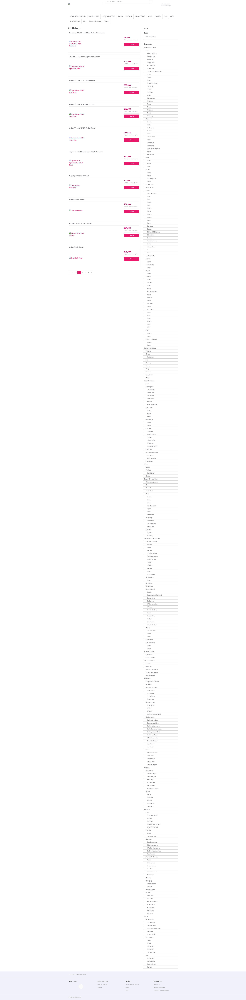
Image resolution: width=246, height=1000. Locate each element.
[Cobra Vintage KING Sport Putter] (77, 91)
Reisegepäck (151, 574)
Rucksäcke (149, 583)
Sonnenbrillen (151, 631)
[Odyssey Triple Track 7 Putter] (77, 234)
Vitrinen (149, 800)
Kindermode (151, 98)
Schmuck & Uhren (95, 21)
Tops (148, 315)
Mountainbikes (151, 440)
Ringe (147, 369)
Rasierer (149, 708)
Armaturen (149, 839)
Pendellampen (151, 776)
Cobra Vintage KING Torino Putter (82, 128)
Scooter (148, 663)
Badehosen (150, 143)
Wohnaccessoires (152, 604)
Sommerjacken (151, 178)
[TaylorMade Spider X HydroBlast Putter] (77, 67)
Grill (147, 955)
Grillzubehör (151, 961)
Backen (148, 878)
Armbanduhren (150, 642)
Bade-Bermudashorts (153, 148)
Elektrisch (150, 949)
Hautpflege (149, 517)
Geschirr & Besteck (152, 857)
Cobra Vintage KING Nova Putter (82, 104)
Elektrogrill (150, 958)
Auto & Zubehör (94, 16)
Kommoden (150, 803)
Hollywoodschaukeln (153, 928)
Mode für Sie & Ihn (150, 47)
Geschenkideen (150, 589)
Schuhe (149, 74)
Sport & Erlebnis (75, 21)
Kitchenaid (150, 910)
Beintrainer (150, 392)
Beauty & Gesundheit (108, 16)
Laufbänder (150, 395)
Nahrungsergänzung (152, 482)
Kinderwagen (151, 56)
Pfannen (148, 830)
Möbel (148, 791)
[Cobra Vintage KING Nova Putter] (77, 115)
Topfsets (149, 818)
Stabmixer (150, 747)
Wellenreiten (149, 455)
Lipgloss (149, 532)
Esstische (150, 797)
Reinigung (149, 881)
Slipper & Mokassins (153, 232)
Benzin (149, 943)
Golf (147, 384)
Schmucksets (151, 598)
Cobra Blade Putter (76, 247)
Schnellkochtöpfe (152, 815)
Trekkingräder (151, 434)
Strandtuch (150, 154)
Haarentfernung (150, 702)
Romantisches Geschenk (154, 595)
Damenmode (149, 184)
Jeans (147, 157)
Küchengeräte (150, 717)
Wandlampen (151, 782)
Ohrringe (148, 363)
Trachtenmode (150, 256)
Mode (172, 16)
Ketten (148, 354)
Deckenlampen (151, 773)
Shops (78, 974)
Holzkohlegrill (151, 964)
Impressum (157, 984)
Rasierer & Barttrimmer (154, 714)
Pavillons (150, 931)
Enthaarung (150, 520)
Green (149, 223)
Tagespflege (150, 526)
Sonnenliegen (151, 922)
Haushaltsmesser (152, 869)
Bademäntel (150, 601)
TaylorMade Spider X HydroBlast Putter (84, 57)
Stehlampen (150, 779)
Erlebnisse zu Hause (152, 452)
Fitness (148, 750)
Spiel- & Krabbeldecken (154, 71)
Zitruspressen (151, 904)
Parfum (149, 497)
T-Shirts (149, 321)
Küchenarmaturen (152, 845)
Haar (147, 485)
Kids (165, 16)
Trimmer (149, 711)
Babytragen (150, 68)
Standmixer (150, 744)
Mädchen (150, 92)
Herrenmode (149, 187)
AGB (126, 990)
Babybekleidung (152, 83)
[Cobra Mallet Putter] (77, 210)
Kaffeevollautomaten (153, 726)
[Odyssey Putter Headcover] (77, 187)
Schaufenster (71, 974)
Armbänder (149, 375)
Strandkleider (151, 137)
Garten (150, 16)
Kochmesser (151, 863)
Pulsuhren (150, 756)
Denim (149, 166)
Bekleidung (149, 419)
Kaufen (132, 44)
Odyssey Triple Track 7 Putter (80, 223)
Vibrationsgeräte (152, 404)
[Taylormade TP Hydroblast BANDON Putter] (77, 163)
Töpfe (147, 812)
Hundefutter (150, 473)
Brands (120, 16)
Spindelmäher (151, 952)
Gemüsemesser (151, 872)
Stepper (149, 401)
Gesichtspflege (151, 523)
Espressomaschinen (153, 723)
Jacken (149, 107)
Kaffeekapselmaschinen (154, 729)
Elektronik (129, 16)
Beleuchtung (149, 770)
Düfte (147, 494)
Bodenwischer (151, 884)
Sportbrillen (149, 461)
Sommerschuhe (151, 241)
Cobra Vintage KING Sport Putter (82, 80)
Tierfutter (148, 470)
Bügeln (148, 892)
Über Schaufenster (102, 984)
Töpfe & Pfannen (152, 827)
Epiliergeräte (151, 705)
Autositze (150, 59)
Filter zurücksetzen (150, 36)
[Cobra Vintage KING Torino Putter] (77, 139)
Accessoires (150, 616)
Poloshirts (150, 309)
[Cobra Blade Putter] (77, 258)
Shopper (149, 544)
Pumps (149, 211)
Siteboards (150, 806)
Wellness (150, 607)
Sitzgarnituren (151, 925)
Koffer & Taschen (151, 541)
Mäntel (148, 330)
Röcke (148, 270)
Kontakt (99, 987)
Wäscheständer (150, 889)
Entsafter (150, 898)
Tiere (84, 21)
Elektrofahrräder (152, 446)
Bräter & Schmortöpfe (154, 824)
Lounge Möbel (151, 934)
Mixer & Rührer (152, 741)
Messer (149, 860)
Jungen (149, 95)
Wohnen (106, 21)
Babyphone (150, 62)
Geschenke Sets (152, 610)
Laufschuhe (149, 407)
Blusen (149, 327)
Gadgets (149, 619)
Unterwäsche (150, 265)
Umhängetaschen (152, 556)
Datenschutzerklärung (159, 987)
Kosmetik (149, 529)
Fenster (149, 886)
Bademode (149, 119)
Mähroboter (150, 946)
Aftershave (150, 515)
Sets (147, 360)
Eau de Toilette (151, 506)
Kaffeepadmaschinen (153, 732)
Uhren (148, 366)
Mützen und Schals (151, 339)
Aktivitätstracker (152, 753)
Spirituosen (149, 654)
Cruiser (149, 437)
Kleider (148, 259)
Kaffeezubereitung (152, 720)
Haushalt (158, 16)
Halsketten (150, 357)
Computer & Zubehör (152, 681)
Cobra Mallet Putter (76, 199)
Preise (127, 987)
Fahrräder (149, 428)
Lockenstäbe (151, 693)
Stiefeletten (150, 235)
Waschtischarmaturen (153, 848)
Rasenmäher (149, 937)
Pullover (149, 282)
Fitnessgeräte (150, 387)
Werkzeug (149, 666)
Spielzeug (150, 86)
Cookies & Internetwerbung (161, 990)
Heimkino (149, 684)
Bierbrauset (150, 622)
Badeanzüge (151, 128)
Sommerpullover (152, 291)
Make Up (150, 535)
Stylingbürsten (151, 696)
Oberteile (148, 276)
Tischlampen (151, 785)
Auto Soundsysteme (152, 669)
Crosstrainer (150, 390)
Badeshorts (150, 145)
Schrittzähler (151, 759)
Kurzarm (150, 303)
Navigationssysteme (152, 672)
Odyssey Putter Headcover (79, 176)
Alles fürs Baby (152, 53)
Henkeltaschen (151, 559)
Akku (149, 940)
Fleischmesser (151, 866)
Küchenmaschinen (152, 738)
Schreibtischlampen (153, 788)
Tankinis (149, 131)
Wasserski (149, 449)
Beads (147, 378)
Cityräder (150, 431)
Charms (148, 372)
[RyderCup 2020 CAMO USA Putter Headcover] (77, 44)
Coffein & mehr (150, 657)
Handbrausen (151, 854)
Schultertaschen (152, 553)
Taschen (149, 550)
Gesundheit (149, 491)
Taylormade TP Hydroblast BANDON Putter (86, 152)
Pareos (149, 134)
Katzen (148, 476)
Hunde (148, 467)
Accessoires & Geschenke (78, 16)
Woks (149, 833)
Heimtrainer (150, 398)
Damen (149, 80)
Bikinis (149, 125)
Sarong (149, 151)
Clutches (149, 565)
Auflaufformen (151, 836)
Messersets (150, 875)
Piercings (148, 351)
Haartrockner (151, 690)
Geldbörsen (149, 586)
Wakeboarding (151, 458)
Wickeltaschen (151, 65)
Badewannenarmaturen (154, 851)
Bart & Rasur (150, 488)
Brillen (148, 628)
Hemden (149, 297)
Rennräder (150, 443)
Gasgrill (149, 967)
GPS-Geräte (151, 762)
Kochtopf (150, 821)
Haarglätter (150, 699)
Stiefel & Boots (151, 193)
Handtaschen (150, 577)
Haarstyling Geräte (151, 687)
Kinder (149, 416)
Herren (149, 140)
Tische (149, 794)
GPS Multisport (152, 764)
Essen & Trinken (140, 16)
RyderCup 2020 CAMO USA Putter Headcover (86, 33)
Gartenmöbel (150, 919)
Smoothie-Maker (152, 901)
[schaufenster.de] (85, 7)
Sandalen (150, 226)
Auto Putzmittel (150, 675)
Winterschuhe (151, 247)
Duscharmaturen (152, 842)
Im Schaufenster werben (132, 984)
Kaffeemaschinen (152, 735)
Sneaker (149, 77)
